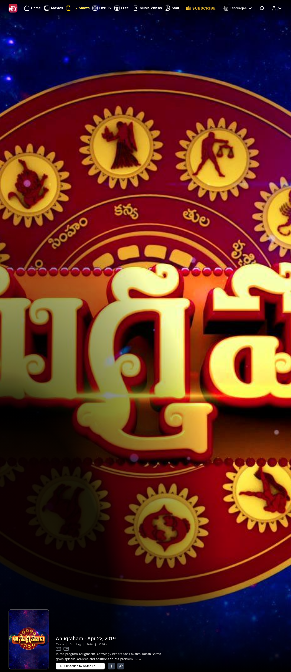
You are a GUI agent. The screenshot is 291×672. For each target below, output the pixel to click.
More (138, 659)
